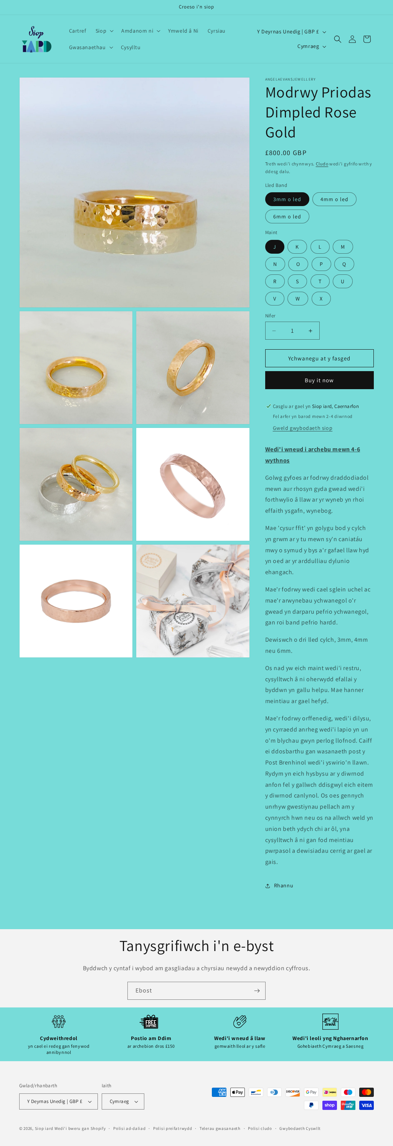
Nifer (270, 315)
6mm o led (287, 216)
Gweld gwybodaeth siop (303, 427)
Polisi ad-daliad (129, 1128)
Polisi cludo (260, 1128)
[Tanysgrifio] (256, 991)
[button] (104, 31)
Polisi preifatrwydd (172, 1128)
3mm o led (287, 199)
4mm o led (334, 199)
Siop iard (44, 1128)
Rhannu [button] (284, 885)
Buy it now (319, 380)
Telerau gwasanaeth (220, 1128)
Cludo (322, 164)
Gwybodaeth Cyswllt (300, 1128)
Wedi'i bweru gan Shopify (80, 1128)
